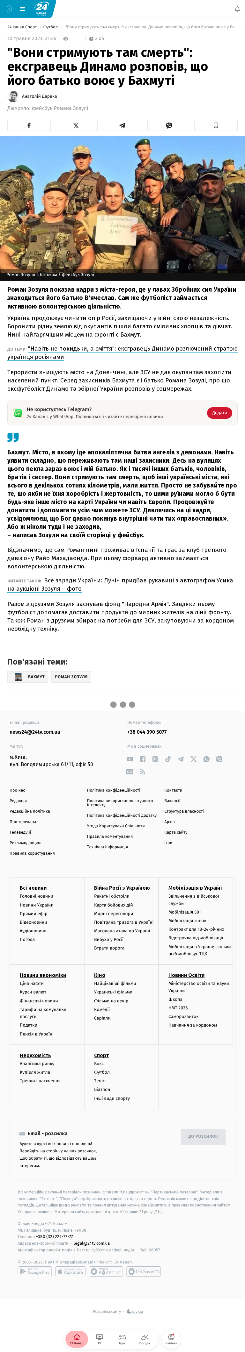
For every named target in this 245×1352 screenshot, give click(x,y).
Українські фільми (113, 992)
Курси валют (33, 992)
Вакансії (172, 801)
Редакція (18, 801)
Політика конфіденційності (113, 790)
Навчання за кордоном (192, 1025)
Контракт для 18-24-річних (196, 929)
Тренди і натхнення (40, 1081)
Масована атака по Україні (122, 931)
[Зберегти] (216, 125)
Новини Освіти (186, 975)
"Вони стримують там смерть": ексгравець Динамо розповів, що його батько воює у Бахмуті (151, 27)
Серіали (102, 1018)
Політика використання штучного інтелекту (120, 803)
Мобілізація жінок (187, 920)
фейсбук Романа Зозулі (60, 108)
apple (70, 1271)
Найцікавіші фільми (115, 983)
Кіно (99, 975)
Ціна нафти (32, 983)
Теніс (99, 1081)
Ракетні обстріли (112, 896)
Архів (169, 822)
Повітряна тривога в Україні (123, 922)
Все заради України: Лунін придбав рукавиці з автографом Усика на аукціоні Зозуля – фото (120, 584)
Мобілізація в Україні (195, 888)
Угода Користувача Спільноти (116, 826)
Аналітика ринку (37, 1063)
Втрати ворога (109, 948)
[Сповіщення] (237, 9)
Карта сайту (175, 832)
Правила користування (32, 853)
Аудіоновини (33, 931)
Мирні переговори (113, 913)
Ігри (168, 843)
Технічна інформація (107, 847)
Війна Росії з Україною (122, 888)
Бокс (99, 1063)
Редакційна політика (30, 811)
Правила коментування (110, 837)
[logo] (41, 8)
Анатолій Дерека (39, 96)
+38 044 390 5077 (147, 732)
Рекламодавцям (25, 843)
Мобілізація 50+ (184, 912)
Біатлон (102, 1089)
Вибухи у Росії (108, 940)
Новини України (37, 905)
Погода (27, 940)
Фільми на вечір (111, 1001)
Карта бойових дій (113, 905)
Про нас (17, 790)
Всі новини (33, 888)
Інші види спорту (112, 1098)
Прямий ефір (34, 913)
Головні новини (36, 896)
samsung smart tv (143, 1271)
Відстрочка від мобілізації (195, 938)
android (35, 1271)
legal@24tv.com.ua (92, 1243)
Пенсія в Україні (37, 1034)
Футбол (51, 27)
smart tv (106, 1271)
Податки (28, 1025)
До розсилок (203, 1137)
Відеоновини (33, 922)
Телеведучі (20, 832)
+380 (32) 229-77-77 (54, 1237)
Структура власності (184, 811)
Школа (175, 999)
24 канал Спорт (22, 27)
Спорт (101, 1055)
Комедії (102, 1009)
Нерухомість (35, 1055)
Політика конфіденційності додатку (122, 816)
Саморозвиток (183, 1017)
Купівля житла (35, 1072)
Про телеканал (24, 822)
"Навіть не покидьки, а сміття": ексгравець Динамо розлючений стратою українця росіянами (122, 352)
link (129, 759)
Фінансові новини (39, 1001)
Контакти (173, 790)
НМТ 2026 (178, 1008)
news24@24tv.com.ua (35, 732)
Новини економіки (43, 975)
